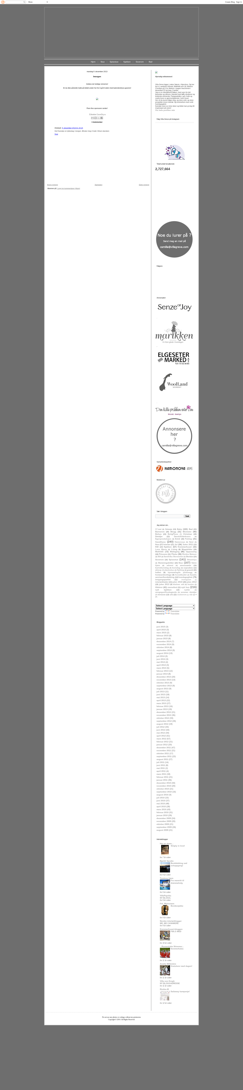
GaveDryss (101, 114)
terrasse (162, 594)
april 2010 (161, 806)
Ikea (157, 544)
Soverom (140, 62)
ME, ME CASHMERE (169, 923)
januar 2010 (162, 815)
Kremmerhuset (185, 547)
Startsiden (98, 185)
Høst (191, 542)
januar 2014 (162, 674)
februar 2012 (162, 742)
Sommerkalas (177, 949)
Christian (187, 534)
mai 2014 (161, 662)
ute (171, 594)
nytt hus (185, 587)
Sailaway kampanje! (180, 991)
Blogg (173, 532)
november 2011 (164, 750)
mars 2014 (161, 668)
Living (174, 549)
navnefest (172, 587)
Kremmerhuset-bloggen (171, 929)
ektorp (158, 570)
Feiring (188, 539)
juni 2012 (161, 730)
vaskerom (181, 594)
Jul (176, 544)
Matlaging (175, 551)
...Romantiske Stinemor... (172, 946)
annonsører (185, 565)
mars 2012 (161, 739)
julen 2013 (164, 584)
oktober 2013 (163, 683)
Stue (103, 62)
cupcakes (188, 568)
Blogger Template (113, 1027)
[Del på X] (98, 117)
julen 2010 (177, 582)
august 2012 (162, 724)
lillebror (159, 587)
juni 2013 (161, 694)
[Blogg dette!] (95, 117)
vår (190, 594)
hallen (158, 572)
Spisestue (114, 62)
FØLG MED (176, 931)
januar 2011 (162, 780)
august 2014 (162, 653)
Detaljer (159, 536)
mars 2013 (161, 703)
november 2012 (164, 715)
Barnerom (160, 532)
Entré (177, 539)
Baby (179, 529)
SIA (159, 556)
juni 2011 (161, 765)
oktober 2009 (163, 824)
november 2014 (164, 644)
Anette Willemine (168, 964)
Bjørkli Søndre (167, 861)
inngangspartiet (163, 579)
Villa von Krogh (167, 981)
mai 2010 (161, 803)
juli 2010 (161, 798)
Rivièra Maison (189, 554)
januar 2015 (162, 638)
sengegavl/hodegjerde (166, 592)
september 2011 (164, 756)
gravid (190, 570)
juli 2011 (160, 762)
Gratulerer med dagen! (181, 966)
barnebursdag (162, 568)
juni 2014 (161, 659)
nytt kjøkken (163, 590)
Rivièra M (164, 989)
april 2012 (161, 736)
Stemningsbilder (166, 563)
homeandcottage (163, 575)
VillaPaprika (165, 895)
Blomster (187, 532)
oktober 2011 (163, 753)
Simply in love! (178, 846)
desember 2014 (164, 641)
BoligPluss (173, 534)
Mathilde (159, 551)
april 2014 (161, 665)
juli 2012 (161, 727)
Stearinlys (192, 559)
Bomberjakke (177, 906)
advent (170, 565)
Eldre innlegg (144, 185)
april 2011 (161, 771)
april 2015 (161, 630)
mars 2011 (161, 774)
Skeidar (189, 556)
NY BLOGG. (165, 898)
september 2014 (164, 650)
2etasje (168, 529)
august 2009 (162, 830)
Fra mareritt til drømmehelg (177, 881)
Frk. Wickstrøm (167, 903)
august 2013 (162, 688)
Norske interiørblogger (171, 921)
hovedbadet (181, 575)
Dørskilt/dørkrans (182, 536)
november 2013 (164, 680)
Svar (56, 134)
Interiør (166, 544)
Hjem (93, 62)
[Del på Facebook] (101, 117)
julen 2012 (192, 582)
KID (157, 547)
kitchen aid (178, 584)
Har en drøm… (167, 843)
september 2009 (164, 827)
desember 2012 (164, 712)
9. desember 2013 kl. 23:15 (72, 128)
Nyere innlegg (52, 185)
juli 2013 (161, 691)
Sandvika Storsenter (173, 556)
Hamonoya (180, 542)
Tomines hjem (166, 878)
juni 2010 (161, 800)
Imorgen (97, 76)
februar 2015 (162, 635)
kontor (191, 584)
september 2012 (164, 721)
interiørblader (161, 582)
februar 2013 (162, 706)
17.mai (158, 529)
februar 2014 (162, 671)
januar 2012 (162, 744)
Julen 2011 (188, 544)
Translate (174, 611)
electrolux (169, 570)
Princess (163, 554)
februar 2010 (162, 812)
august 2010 (162, 795)
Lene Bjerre (161, 549)
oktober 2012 (163, 718)
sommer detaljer (189, 592)
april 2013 (161, 700)
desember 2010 (164, 783)
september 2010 (164, 792)
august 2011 (162, 759)
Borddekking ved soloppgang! (179, 864)
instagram (186, 579)
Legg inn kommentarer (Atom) (68, 188)
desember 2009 (164, 818)
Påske (174, 554)
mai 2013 (161, 697)
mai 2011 (161, 768)
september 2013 (164, 686)
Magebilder (187, 549)
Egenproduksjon (163, 539)
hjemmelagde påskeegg (180, 572)
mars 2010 (161, 809)
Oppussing (191, 551)
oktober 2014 (163, 647)
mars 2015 (161, 632)
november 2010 (164, 786)
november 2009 (164, 821)
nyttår (187, 590)
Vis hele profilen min (165, 110)
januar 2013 (162, 709)
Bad (150, 62)
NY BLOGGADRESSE (170, 983)
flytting (180, 570)
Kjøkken (127, 62)
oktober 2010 (163, 789)
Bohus (158, 534)
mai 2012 (161, 733)
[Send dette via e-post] (92, 117)
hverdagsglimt (185, 577)
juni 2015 (161, 627)
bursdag (176, 568)
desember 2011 (164, 747)
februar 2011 (162, 777)
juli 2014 (161, 656)
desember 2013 (164, 677)
